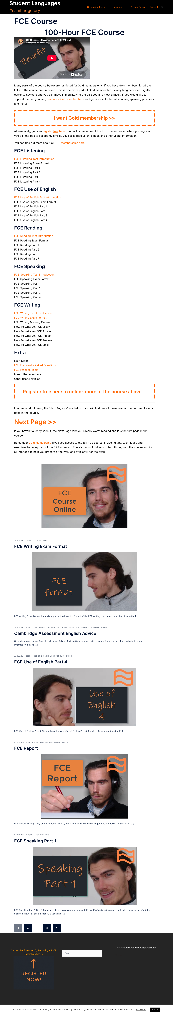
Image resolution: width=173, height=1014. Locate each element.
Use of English (41, 656)
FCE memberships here (70, 143)
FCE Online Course (98, 627)
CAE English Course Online (60, 627)
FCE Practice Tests (26, 369)
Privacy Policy (138, 7)
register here (54, 131)
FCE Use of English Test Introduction (37, 197)
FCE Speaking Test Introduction (34, 274)
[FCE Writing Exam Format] (84, 581)
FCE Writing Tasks (58, 742)
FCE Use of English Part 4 (40, 662)
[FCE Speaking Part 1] (85, 875)
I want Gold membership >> (84, 118)
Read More (141, 1009)
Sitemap (119, 955)
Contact (154, 7)
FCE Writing (41, 540)
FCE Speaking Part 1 (35, 840)
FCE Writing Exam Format (30, 317)
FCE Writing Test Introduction (33, 313)
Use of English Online (61, 656)
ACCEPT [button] (155, 1009)
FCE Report (26, 748)
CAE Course (40, 627)
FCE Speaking (42, 835)
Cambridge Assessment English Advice (55, 633)
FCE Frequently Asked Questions (35, 365)
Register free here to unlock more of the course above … (84, 391)
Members (118, 7)
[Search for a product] (162, 7)
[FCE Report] (84, 786)
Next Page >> (35, 422)
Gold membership (40, 442)
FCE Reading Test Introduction (33, 236)
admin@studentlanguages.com (140, 947)
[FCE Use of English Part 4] (84, 696)
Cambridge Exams (96, 7)
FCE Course (81, 627)
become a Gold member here (65, 99)
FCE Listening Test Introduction (34, 159)
